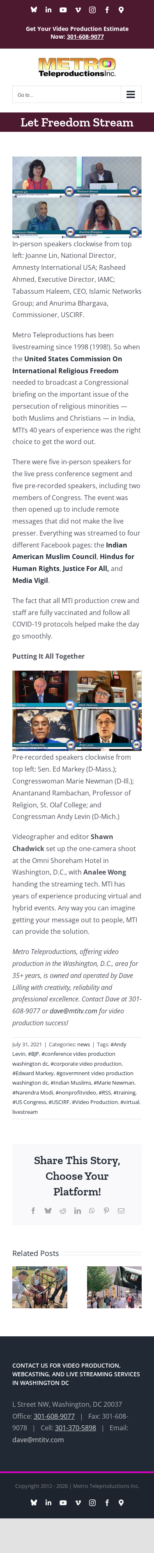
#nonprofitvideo (75, 1092)
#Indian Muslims (71, 1082)
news (83, 1044)
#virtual (129, 1102)
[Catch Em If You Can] (114, 1270)
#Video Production (95, 1102)
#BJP (33, 1053)
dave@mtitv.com (72, 1010)
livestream (25, 1112)
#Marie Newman (114, 1082)
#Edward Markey (33, 1073)
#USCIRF (58, 1102)
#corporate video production (86, 1063)
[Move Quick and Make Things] (39, 1270)
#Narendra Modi (32, 1092)
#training (124, 1092)
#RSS (105, 1092)
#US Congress (29, 1102)
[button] (18, 1287)
